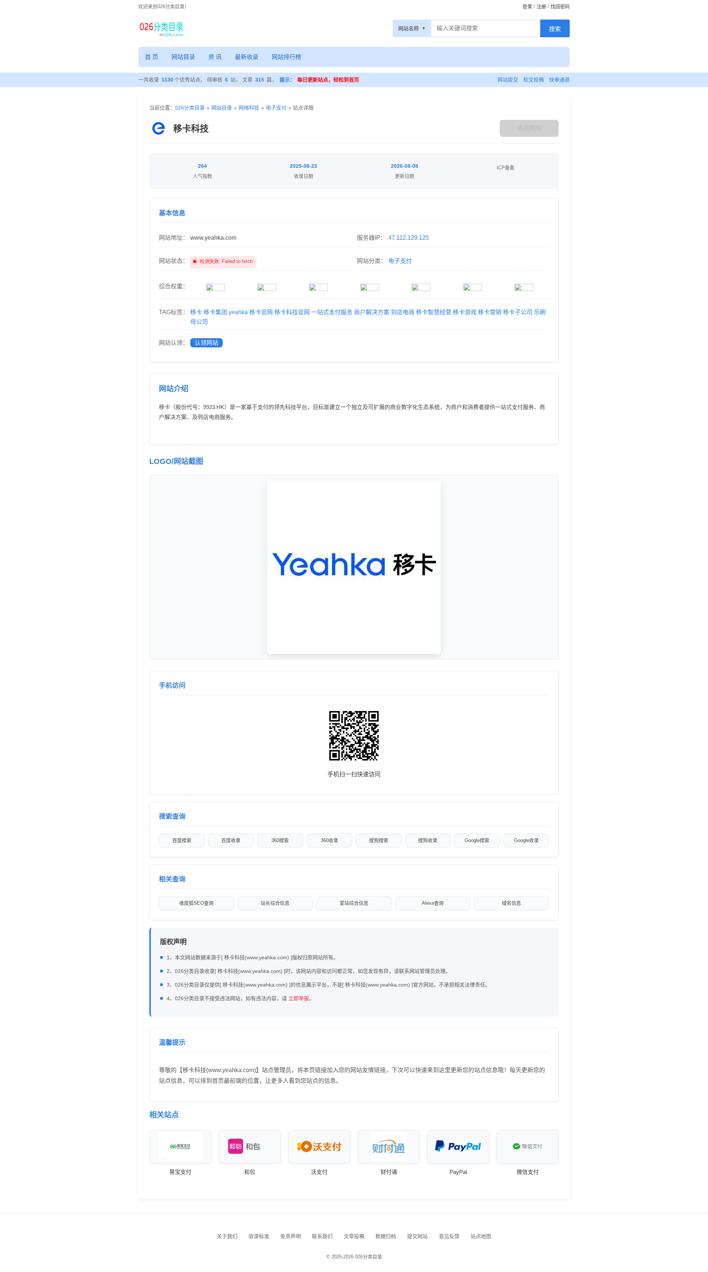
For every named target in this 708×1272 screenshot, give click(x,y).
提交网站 (417, 1236)
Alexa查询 (433, 903)
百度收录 (230, 840)
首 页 (151, 57)
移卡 (196, 312)
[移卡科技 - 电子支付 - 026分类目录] (161, 28)
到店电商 (402, 312)
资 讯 (215, 57)
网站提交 (507, 80)
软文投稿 (533, 80)
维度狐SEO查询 (196, 903)
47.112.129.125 (408, 238)
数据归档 (385, 1236)
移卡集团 (215, 312)
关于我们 (227, 1236)
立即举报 (298, 998)
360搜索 (280, 840)
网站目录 (183, 57)
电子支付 (276, 108)
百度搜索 (181, 840)
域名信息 (511, 903)
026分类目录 (190, 108)
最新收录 (246, 57)
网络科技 (249, 108)
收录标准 (259, 1236)
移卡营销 (490, 312)
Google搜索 (477, 840)
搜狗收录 (427, 840)
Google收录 (526, 840)
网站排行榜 (286, 57)
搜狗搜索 (378, 840)
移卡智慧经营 (433, 312)
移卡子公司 (517, 312)
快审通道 (559, 80)
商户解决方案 (371, 312)
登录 (527, 6)
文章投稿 (354, 1236)
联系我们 (322, 1236)
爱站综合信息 (354, 903)
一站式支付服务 (332, 312)
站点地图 (481, 1236)
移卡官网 (261, 312)
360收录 (329, 840)
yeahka (238, 312)
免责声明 (290, 1236)
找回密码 (560, 6)
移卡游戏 (464, 312)
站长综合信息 (275, 903)
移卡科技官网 (292, 312)
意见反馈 (449, 1236)
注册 (541, 6)
